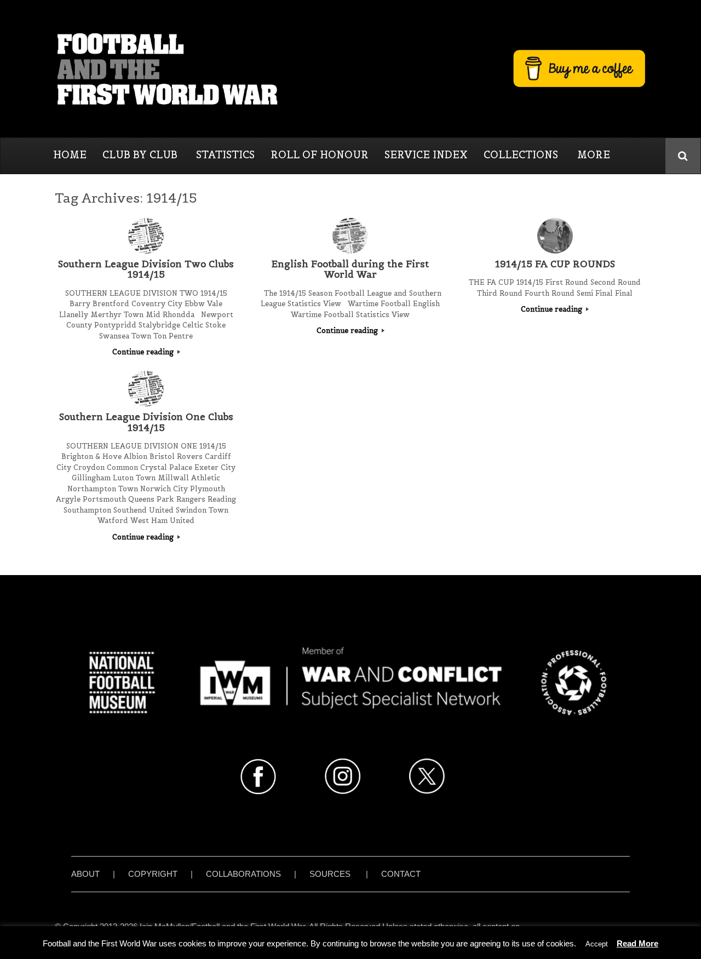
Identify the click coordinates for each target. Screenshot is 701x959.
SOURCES (329, 873)
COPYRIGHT (152, 873)
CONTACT (401, 873)
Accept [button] (596, 944)
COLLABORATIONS (243, 873)
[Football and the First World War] (350, 68)
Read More (637, 943)
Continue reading (144, 352)
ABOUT (85, 873)
